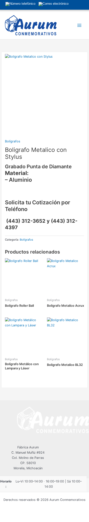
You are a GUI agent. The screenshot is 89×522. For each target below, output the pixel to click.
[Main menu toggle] (79, 25)
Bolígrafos (12, 141)
